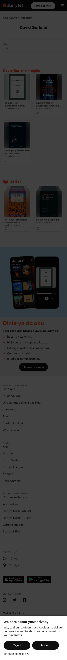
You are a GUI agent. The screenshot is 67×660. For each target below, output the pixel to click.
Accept (45, 645)
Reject (17, 645)
